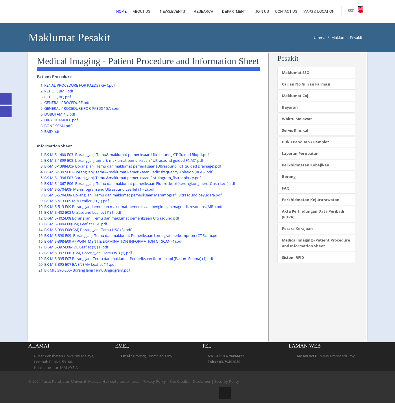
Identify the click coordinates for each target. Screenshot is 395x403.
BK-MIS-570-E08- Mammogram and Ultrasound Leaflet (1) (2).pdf (99, 189)
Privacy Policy (154, 381)
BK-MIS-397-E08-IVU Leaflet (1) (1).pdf (76, 247)
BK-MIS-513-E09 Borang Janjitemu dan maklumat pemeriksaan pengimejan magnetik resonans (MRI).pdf (133, 206)
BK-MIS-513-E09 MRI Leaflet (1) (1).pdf (76, 200)
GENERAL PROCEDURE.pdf (66, 102)
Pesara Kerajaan (297, 228)
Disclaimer (202, 381)
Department (234, 12)
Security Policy (226, 381)
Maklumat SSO (295, 72)
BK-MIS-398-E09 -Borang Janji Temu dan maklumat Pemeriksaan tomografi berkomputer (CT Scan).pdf (131, 235)
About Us (142, 12)
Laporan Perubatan (300, 153)
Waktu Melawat (297, 118)
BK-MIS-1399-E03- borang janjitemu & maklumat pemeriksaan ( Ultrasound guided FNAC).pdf (123, 160)
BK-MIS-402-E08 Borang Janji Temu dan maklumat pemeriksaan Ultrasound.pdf (111, 218)
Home (121, 12)
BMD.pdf (51, 131)
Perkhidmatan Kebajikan (305, 165)
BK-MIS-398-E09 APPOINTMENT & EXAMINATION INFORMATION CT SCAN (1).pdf (113, 241)
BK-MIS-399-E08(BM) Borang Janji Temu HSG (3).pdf (87, 229)
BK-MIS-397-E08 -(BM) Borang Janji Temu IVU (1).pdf (88, 252)
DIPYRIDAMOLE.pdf (61, 119)
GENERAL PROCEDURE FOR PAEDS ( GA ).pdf (81, 108)
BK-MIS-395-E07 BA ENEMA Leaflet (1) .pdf (80, 264)
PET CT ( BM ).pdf (58, 91)
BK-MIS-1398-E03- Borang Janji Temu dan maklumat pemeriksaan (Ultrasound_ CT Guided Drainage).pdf (132, 166)
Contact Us (286, 12)
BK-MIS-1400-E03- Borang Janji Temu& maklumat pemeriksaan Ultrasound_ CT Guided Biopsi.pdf (126, 154)
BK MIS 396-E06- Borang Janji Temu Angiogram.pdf (87, 270)
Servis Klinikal (295, 130)
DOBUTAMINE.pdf (59, 114)
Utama (319, 37)
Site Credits (179, 381)
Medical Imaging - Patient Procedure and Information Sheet (316, 242)
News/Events (172, 12)
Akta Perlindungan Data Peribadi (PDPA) (313, 214)
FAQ (285, 188)
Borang (289, 176)
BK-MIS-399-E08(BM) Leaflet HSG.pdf (75, 223)
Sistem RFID (293, 257)
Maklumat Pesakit (346, 37)
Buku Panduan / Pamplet (305, 141)
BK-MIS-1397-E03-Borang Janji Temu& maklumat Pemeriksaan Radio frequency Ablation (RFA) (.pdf (128, 171)
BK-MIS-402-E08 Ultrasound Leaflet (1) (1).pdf (82, 212)
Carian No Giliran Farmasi (306, 84)
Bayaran (290, 107)
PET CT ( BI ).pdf (57, 96)
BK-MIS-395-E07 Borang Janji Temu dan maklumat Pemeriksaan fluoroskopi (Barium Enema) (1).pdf (128, 258)
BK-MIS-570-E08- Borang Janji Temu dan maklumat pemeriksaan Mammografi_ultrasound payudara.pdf (133, 195)
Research (203, 12)
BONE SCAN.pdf (57, 125)
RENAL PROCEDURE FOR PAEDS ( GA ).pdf (79, 85)
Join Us (262, 12)
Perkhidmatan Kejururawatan (310, 199)
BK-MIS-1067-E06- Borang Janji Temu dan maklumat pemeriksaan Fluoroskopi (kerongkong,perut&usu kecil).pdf (139, 183)
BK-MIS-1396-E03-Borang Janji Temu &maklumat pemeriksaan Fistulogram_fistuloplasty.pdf (122, 177)
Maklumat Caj (295, 95)
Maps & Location (319, 12)
